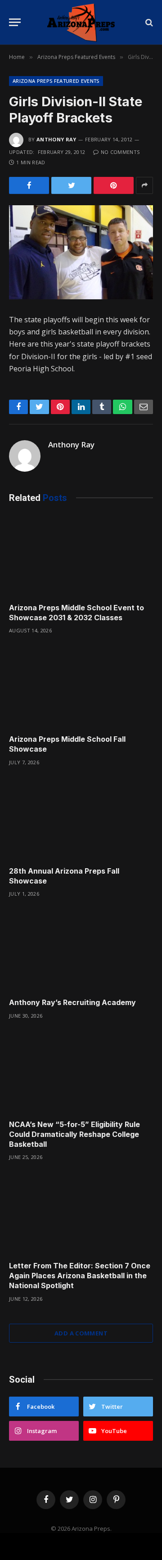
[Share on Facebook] (29, 185)
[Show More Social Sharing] (144, 185)
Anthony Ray (56, 139)
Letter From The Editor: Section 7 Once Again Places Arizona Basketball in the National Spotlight (79, 1275)
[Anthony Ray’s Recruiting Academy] (81, 950)
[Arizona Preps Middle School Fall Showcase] (81, 686)
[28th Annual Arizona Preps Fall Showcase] (81, 818)
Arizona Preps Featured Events (56, 80)
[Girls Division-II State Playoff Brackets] (81, 252)
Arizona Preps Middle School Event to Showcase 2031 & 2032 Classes (76, 612)
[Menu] (15, 22)
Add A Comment (81, 1333)
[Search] (148, 22)
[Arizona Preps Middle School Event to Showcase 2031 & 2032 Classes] (81, 555)
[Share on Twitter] (71, 185)
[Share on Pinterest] (114, 185)
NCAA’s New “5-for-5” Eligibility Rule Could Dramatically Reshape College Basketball (74, 1134)
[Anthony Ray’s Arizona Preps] (81, 22)
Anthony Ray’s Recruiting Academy (72, 1002)
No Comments (120, 152)
